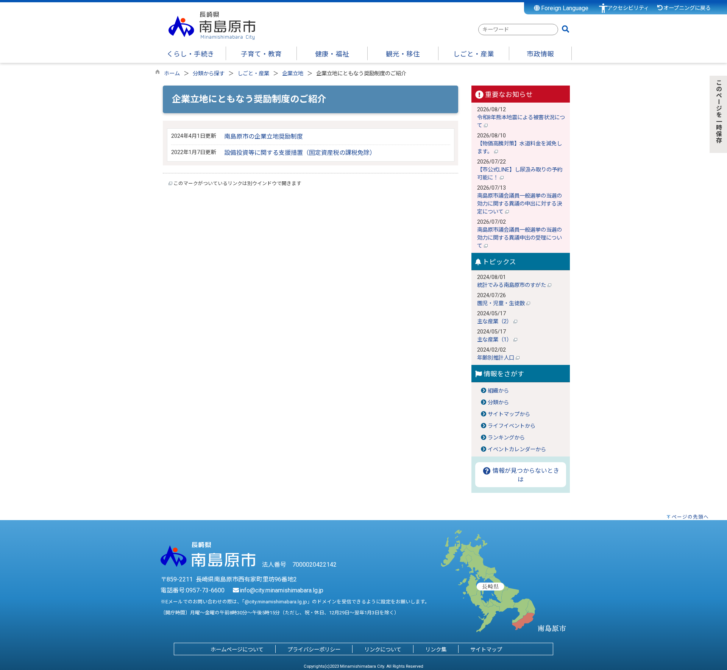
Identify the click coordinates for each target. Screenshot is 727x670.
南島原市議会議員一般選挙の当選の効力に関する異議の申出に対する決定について (519, 204)
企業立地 (292, 73)
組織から (498, 391)
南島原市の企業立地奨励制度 (263, 136)
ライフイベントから (511, 426)
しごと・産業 (253, 73)
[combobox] (518, 29)
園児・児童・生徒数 (501, 303)
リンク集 (435, 650)
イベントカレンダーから (517, 449)
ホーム (172, 73)
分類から (498, 402)
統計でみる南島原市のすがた (512, 285)
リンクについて (382, 650)
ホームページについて (237, 650)
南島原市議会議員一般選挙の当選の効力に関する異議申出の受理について (519, 238)
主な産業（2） (495, 321)
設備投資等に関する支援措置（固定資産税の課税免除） (300, 152)
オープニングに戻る (687, 8)
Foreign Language (564, 8)
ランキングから (506, 438)
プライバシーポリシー (313, 650)
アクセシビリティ (628, 8)
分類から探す (209, 73)
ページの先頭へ (690, 517)
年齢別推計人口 (496, 358)
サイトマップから (509, 414)
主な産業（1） (495, 340)
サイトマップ (486, 650)
